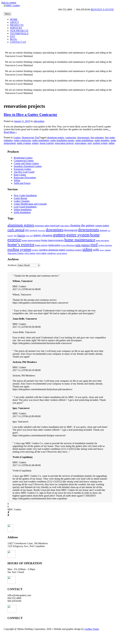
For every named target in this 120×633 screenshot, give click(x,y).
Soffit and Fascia (22, 183)
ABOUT (14, 22)
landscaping (54, 245)
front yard (29, 236)
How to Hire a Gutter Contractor (30, 114)
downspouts (83, 137)
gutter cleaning (42, 235)
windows (51, 253)
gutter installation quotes (62, 140)
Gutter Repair (20, 198)
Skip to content (8, 2)
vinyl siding (41, 253)
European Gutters (22, 169)
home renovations (102, 240)
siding (112, 143)
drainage (103, 230)
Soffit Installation (22, 212)
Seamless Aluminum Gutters (28, 166)
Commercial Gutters (24, 160)
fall (15, 235)
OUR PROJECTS (19, 30)
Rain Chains (20, 174)
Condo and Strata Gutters (26, 163)
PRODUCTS (16, 25)
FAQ (12, 36)
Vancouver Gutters (16, 253)
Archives (12, 265)
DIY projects (31, 230)
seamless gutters (74, 250)
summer (108, 250)
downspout (71, 230)
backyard (54, 225)
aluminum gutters (55, 137)
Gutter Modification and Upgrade (30, 204)
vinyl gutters (29, 253)
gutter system (78, 234)
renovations (80, 143)
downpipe (41, 230)
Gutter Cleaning (22, 201)
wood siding (62, 253)
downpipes (54, 229)
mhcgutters (39, 121)
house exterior (47, 143)
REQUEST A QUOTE (102, 9)
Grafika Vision (91, 629)
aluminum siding (42, 225)
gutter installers (102, 140)
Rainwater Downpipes (25, 177)
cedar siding (64, 226)
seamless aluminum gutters (52, 249)
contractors (70, 137)
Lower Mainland (68, 245)
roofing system (100, 143)
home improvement (31, 240)
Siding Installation (23, 209)
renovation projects (64, 143)
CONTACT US (18, 42)
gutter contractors (22, 140)
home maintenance (79, 240)
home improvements (52, 240)
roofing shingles (105, 245)
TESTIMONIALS (19, 33)
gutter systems (24, 143)
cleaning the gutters (82, 225)
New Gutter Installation (25, 195)
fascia (21, 235)
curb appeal (16, 230)
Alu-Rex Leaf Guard (24, 172)
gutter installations (84, 140)
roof (90, 143)
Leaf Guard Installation (25, 206)
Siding (17, 180)
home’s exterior (21, 244)
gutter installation (40, 140)
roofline (35, 250)
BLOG (13, 39)
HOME (14, 19)
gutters (35, 143)
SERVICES (16, 28)
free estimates (97, 137)
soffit (96, 249)
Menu (7, 14)
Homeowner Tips (30, 137)
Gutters (17, 137)
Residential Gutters (23, 157)
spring (102, 250)
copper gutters (102, 225)
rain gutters (82, 245)
